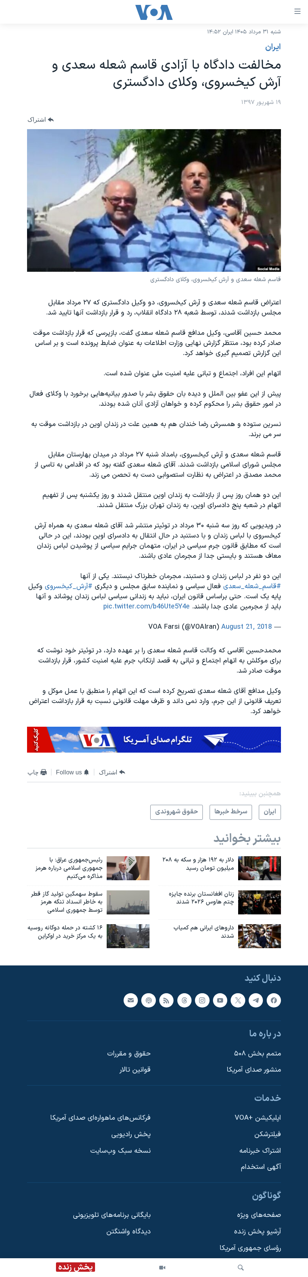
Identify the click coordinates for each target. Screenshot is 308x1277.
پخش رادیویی (131, 1134)
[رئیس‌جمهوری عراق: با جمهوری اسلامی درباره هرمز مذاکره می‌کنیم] (128, 868)
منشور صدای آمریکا (254, 1070)
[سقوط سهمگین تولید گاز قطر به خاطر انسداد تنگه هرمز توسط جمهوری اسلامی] (128, 902)
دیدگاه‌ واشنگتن (128, 1232)
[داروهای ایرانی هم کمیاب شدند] (259, 936)
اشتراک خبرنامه (260, 1151)
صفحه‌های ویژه (259, 1216)
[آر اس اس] (166, 1000)
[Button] (40, 119)
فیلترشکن (267, 1134)
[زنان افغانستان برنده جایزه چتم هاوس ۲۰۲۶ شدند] (259, 902)
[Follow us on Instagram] (202, 1000)
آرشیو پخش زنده (257, 1232)
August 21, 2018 (246, 627)
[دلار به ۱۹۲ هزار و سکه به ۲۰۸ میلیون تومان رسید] (259, 868)
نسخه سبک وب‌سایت (120, 1151)
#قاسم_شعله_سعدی (252, 586)
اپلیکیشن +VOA (258, 1118)
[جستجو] (240, 1267)
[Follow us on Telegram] (256, 1000)
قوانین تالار (135, 1070)
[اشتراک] (131, 1000)
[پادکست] (148, 1000)
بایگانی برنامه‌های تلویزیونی (112, 1216)
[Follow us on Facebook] (274, 1000)
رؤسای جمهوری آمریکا (250, 1248)
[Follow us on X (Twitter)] (238, 1000)
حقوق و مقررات (129, 1054)
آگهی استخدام (261, 1168)
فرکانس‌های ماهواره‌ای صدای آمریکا (100, 1118)
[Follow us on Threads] (184, 1000)
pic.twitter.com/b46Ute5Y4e (146, 607)
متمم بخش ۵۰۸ (257, 1054)
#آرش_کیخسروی (68, 586)
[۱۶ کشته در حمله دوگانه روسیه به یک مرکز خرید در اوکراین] (128, 936)
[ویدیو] (162, 1267)
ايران (273, 47)
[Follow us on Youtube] (220, 1000)
